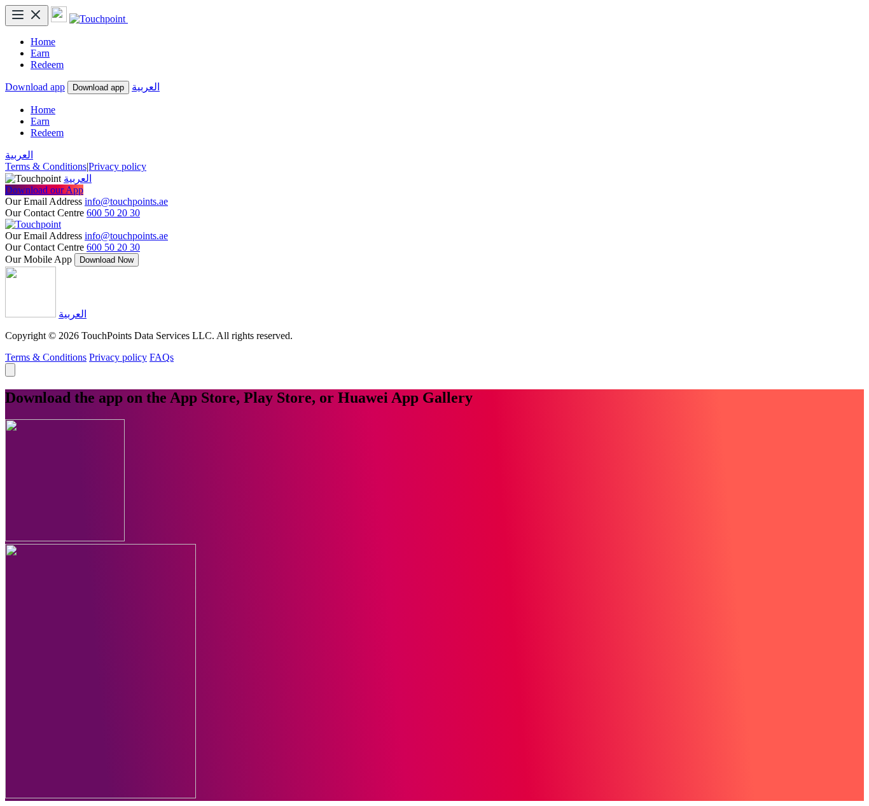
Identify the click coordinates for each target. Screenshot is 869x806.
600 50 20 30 (113, 212)
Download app (35, 86)
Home (43, 41)
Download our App (44, 189)
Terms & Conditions (46, 166)
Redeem (47, 64)
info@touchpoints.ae (126, 201)
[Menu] (26, 15)
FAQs (161, 357)
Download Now (107, 260)
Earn (40, 53)
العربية (146, 86)
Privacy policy (117, 166)
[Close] (10, 370)
